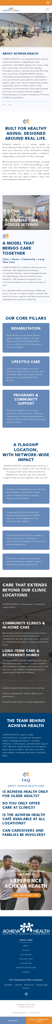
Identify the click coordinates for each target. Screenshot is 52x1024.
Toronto (26, 988)
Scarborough (42, 985)
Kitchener (8, 985)
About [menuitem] (26, 946)
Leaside (18, 985)
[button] (47, 9)
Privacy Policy (34, 1013)
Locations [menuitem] (26, 972)
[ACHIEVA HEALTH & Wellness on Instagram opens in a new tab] (26, 994)
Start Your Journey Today (26, 895)
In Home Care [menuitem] (26, 963)
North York (29, 985)
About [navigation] (10, 104)
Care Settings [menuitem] (26, 954)
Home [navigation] (4, 104)
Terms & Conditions (20, 1013)
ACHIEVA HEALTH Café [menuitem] (26, 967)
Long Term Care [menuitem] (26, 959)
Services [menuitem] (25, 950)
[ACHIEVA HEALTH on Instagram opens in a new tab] (47, 2)
